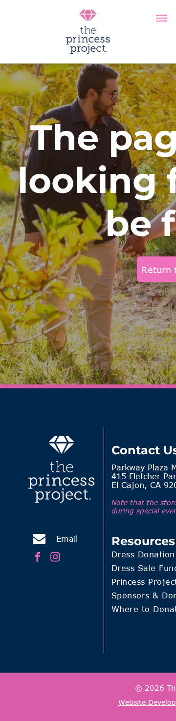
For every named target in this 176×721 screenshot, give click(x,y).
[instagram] (55, 558)
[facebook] (37, 558)
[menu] (161, 18)
